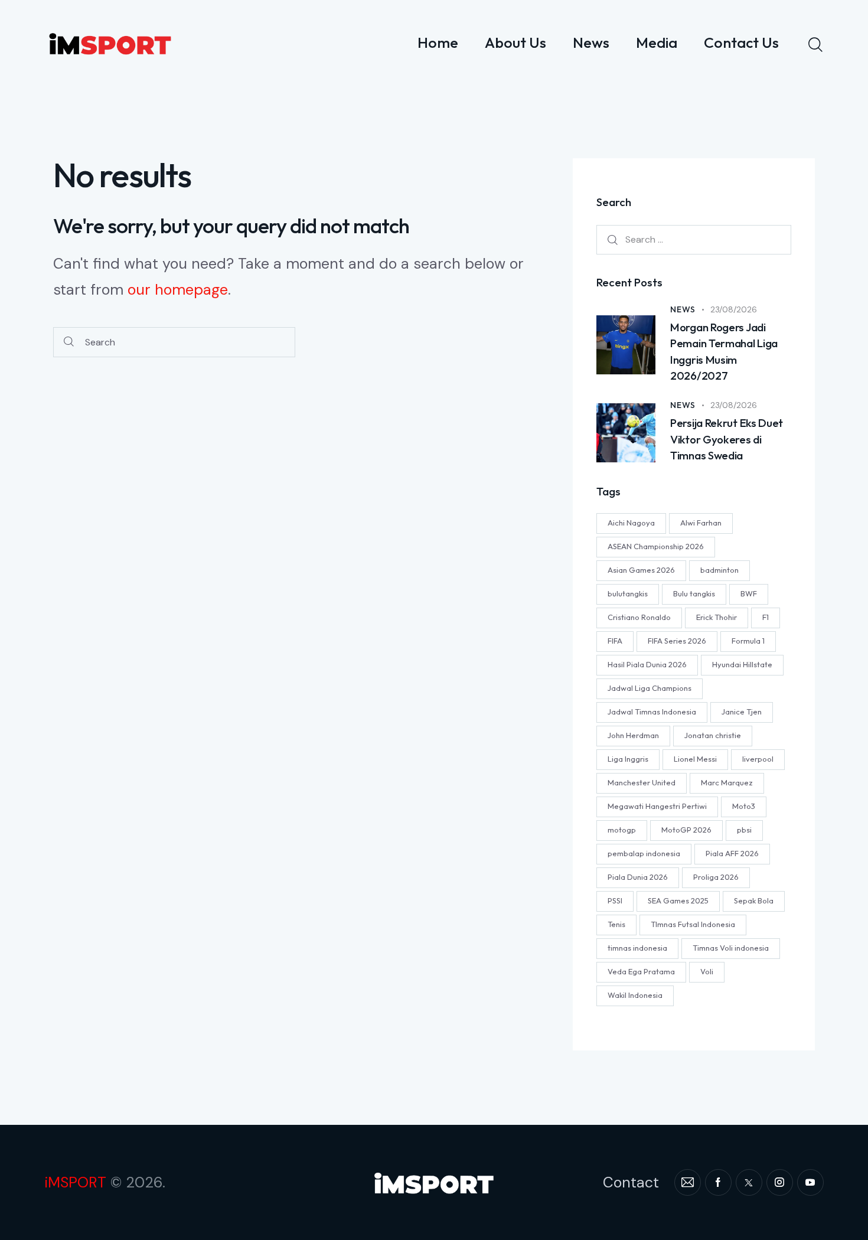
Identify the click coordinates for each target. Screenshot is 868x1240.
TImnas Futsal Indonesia (693, 924)
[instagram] (779, 1182)
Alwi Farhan (701, 523)
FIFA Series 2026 (677, 641)
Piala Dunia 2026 (638, 877)
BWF (748, 594)
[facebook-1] (718, 1182)
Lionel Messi (695, 759)
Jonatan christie (712, 735)
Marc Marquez (727, 783)
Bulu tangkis (694, 594)
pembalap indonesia (644, 854)
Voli (706, 972)
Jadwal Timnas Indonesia (652, 712)
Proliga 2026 (716, 877)
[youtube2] (810, 1182)
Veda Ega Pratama (641, 972)
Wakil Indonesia (635, 995)
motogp (622, 830)
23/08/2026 (733, 309)
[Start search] (68, 342)
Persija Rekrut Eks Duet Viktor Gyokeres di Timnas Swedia (726, 439)
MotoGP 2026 (686, 830)
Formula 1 (748, 641)
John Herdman (633, 735)
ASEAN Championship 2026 (656, 547)
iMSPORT (75, 1182)
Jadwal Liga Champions (649, 688)
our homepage (178, 289)
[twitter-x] (749, 1182)
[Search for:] (693, 239)
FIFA (615, 641)
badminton (719, 570)
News (683, 309)
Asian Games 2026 (641, 570)
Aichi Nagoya (631, 523)
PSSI (615, 901)
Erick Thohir (716, 617)
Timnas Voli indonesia (731, 948)
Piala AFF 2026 (732, 854)
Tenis (616, 924)
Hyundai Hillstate (742, 665)
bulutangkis (628, 594)
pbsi (744, 830)
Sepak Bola (754, 901)
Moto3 (743, 806)
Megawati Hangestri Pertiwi (657, 806)
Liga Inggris (628, 759)
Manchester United (642, 783)
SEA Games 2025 (678, 901)
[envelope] (687, 1182)
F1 (765, 617)
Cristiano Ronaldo (639, 617)
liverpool (758, 759)
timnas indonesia (637, 948)
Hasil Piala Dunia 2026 (647, 665)
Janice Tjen (742, 712)
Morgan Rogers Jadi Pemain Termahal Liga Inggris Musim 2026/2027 (724, 351)
